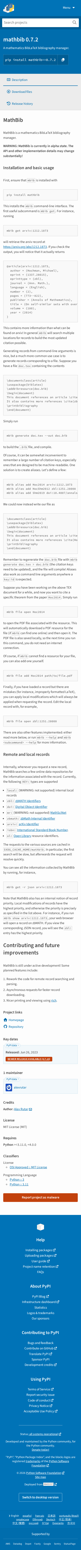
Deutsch (50, 1519)
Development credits (39, 1364)
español (27, 1516)
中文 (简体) (65, 1519)
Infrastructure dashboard (39, 1302)
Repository (16, 1026)
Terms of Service (39, 1389)
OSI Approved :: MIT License (28, 1167)
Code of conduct (39, 1400)
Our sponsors (40, 1318)
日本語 (52, 1516)
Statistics (40, 1307)
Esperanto (58, 1523)
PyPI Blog (38, 1296)
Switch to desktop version (40, 1497)
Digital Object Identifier (31, 806)
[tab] (40, 80)
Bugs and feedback (41, 1342)
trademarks (33, 1461)
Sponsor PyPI (40, 1359)
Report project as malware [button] (40, 1197)
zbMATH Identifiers (28, 801)
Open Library (22, 835)
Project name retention (39, 1266)
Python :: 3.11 (19, 1184)
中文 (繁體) (19, 1523)
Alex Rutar (21, 1109)
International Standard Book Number (42, 830)
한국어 (71, 1523)
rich (53, 1000)
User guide (39, 1261)
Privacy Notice (39, 1405)
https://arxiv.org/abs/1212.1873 (25, 246)
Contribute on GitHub (38, 1348)
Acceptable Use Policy (39, 1411)
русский (33, 1523)
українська (22, 1519)
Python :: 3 (17, 1179)
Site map (40, 1477)
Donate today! (40, 1450)
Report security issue (40, 1394)
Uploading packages (39, 1255)
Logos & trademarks (40, 1313)
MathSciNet (58, 812)
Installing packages (38, 1250)
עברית (45, 1523)
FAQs (40, 1272)
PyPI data (11, 1045)
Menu (66, 7)
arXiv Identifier (29, 824)
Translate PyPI (39, 1354)
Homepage (16, 1020)
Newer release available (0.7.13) (29, 1059)
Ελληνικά (38, 1519)
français (39, 1516)
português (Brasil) (69, 1516)
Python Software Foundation (43, 1473)
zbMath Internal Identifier (38, 818)
